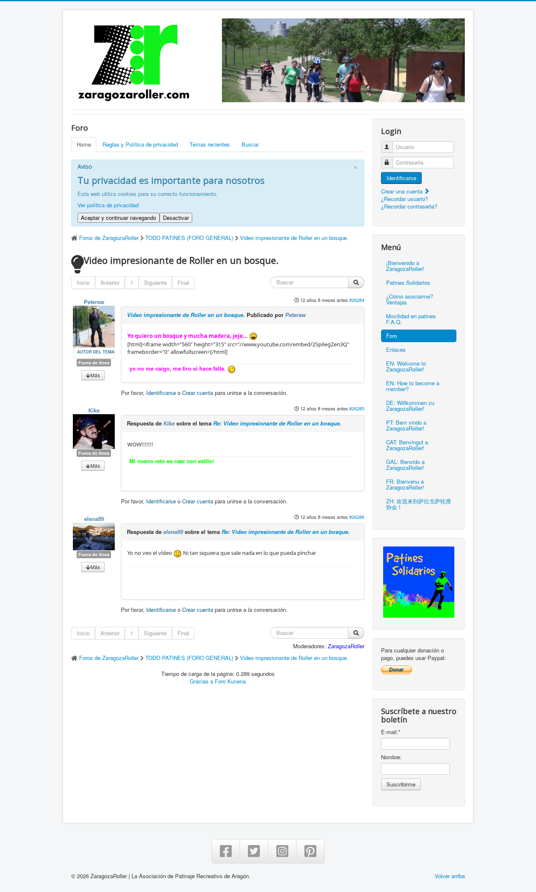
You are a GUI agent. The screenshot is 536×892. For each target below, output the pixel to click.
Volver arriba (450, 876)
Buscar (250, 144)
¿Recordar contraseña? (409, 206)
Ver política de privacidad (108, 205)
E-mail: (390, 732)
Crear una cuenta (402, 191)
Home (84, 144)
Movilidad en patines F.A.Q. (411, 319)
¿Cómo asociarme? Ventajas (409, 299)
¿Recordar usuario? (404, 199)
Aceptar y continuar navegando (118, 218)
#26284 (356, 299)
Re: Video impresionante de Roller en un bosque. (277, 423)
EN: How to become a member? (412, 386)
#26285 (356, 408)
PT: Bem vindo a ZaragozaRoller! (406, 425)
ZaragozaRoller (346, 646)
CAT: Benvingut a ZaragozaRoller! (407, 445)
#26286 (356, 516)
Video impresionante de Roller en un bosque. (186, 315)
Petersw (94, 302)
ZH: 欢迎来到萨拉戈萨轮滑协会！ (418, 504)
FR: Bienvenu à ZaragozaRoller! (405, 484)
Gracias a (201, 681)
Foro (391, 336)
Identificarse (161, 393)
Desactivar (176, 218)
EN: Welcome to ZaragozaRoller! (406, 366)
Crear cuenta (197, 393)
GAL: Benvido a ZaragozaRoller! (405, 465)
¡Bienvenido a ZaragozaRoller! (405, 266)
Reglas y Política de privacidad (140, 144)
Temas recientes (210, 144)
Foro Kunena (230, 681)
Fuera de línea (93, 362)
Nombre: (391, 757)
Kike (94, 410)
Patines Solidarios (408, 282)
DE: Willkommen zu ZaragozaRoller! (410, 405)
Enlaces (396, 349)
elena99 (94, 519)
